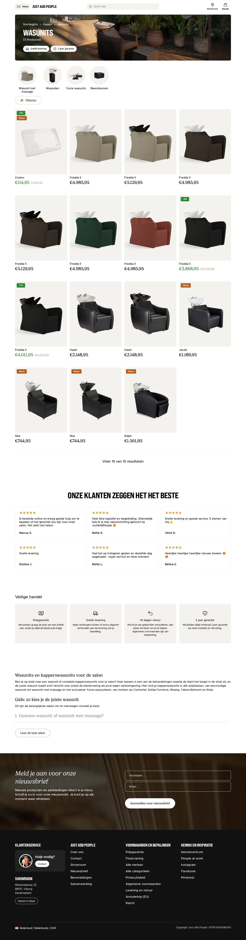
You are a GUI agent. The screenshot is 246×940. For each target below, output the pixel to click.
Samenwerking (81, 884)
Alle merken (134, 865)
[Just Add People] (44, 7)
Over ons (77, 852)
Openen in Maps (26, 901)
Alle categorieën (138, 871)
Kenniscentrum (192, 852)
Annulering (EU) (137, 896)
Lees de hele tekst (32, 733)
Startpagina (30, 24)
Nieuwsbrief (79, 871)
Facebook (188, 871)
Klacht (130, 903)
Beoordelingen (81, 877)
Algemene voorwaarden (143, 884)
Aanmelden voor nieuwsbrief (150, 803)
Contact (42, 863)
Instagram (188, 865)
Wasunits (63, 24)
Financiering (134, 858)
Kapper (47, 24)
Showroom (78, 865)
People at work (192, 858)
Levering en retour (139, 890)
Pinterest (187, 877)
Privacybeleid (135, 877)
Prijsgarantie (135, 852)
